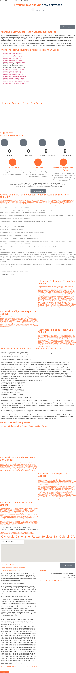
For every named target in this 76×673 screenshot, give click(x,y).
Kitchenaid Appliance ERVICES (11, 570)
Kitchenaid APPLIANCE (38, 5)
